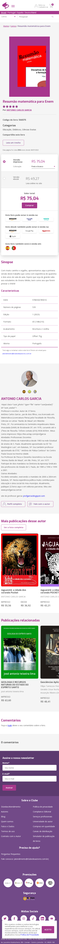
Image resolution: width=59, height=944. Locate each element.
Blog (3, 816)
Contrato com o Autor (11, 836)
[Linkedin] (42, 918)
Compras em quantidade (44, 826)
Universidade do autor (43, 821)
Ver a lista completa (13, 527)
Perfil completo (14, 504)
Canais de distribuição (42, 831)
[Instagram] (23, 918)
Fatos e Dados (7, 826)
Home (6, 26)
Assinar (9, 787)
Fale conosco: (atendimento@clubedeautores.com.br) (25, 859)
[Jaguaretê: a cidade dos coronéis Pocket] (19, 560)
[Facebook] (14, 918)
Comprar (29, 205)
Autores (4, 811)
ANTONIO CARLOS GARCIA (19, 110)
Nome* (5, 763)
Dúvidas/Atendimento (10, 806)
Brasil (3, 12)
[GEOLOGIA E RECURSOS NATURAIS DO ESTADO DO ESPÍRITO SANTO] (19, 652)
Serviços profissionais (42, 816)
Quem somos (7, 821)
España (20, 12)
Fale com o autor (42, 504)
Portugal (11, 12)
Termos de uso (8, 831)
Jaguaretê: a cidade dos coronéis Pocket (13, 591)
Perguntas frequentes (10, 854)
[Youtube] (51, 918)
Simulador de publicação (44, 838)
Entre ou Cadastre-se (43, 6)
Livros (13, 26)
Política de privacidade (43, 806)
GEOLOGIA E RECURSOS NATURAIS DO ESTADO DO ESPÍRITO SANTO (15, 685)
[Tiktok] (33, 918)
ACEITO (47, 929)
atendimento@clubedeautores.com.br (16, 354)
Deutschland (30, 12)
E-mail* (6, 774)
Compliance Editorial (42, 811)
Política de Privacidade (30, 935)
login (10, 725)
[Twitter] (5, 918)
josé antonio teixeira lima (12, 691)
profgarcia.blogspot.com (34, 496)
